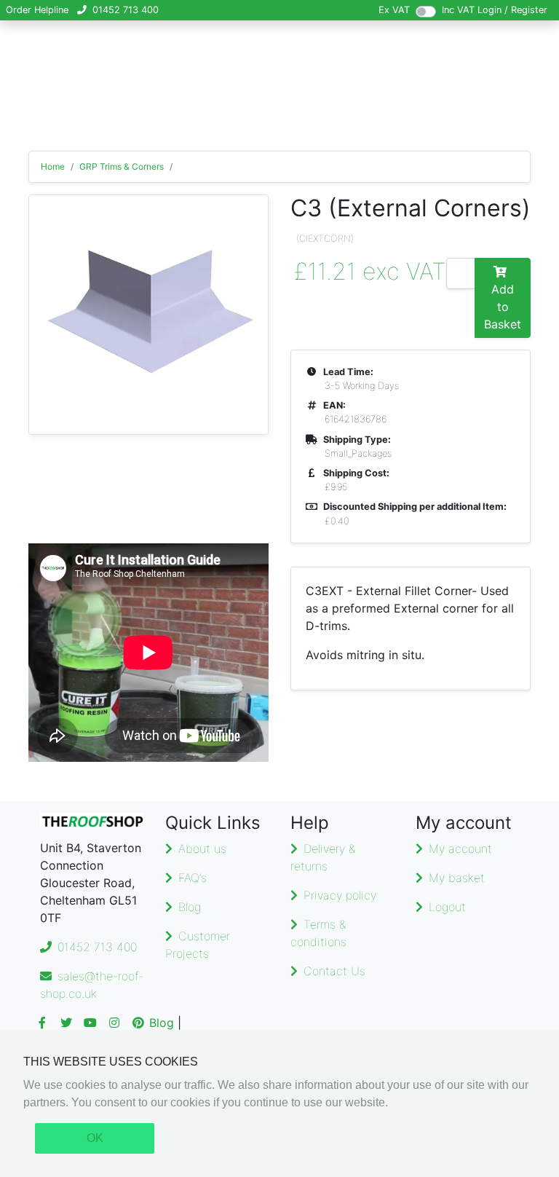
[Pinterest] (138, 1022)
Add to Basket (502, 306)
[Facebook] (42, 1022)
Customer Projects (197, 945)
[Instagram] (114, 1022)
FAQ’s (192, 877)
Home (53, 166)
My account (460, 848)
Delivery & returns (322, 857)
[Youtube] (90, 1022)
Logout (447, 907)
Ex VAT (394, 9)
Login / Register (512, 9)
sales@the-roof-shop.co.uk (91, 985)
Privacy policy (340, 895)
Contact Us (334, 971)
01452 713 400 (125, 9)
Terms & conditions (318, 933)
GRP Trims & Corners (121, 166)
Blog (189, 907)
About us (202, 848)
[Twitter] (66, 1022)
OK (95, 1138)
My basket (457, 877)
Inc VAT (458, 9)
